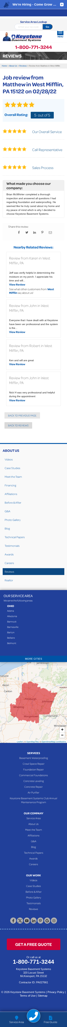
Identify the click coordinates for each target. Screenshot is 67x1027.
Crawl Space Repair (33, 763)
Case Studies (12, 468)
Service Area (33, 818)
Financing (10, 485)
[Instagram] (54, 921)
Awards (9, 554)
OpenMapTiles (32, 741)
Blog (7, 528)
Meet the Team (13, 476)
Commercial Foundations (33, 775)
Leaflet (20, 741)
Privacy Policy (56, 992)
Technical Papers (15, 537)
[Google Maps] (47, 921)
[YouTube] (27, 921)
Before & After (13, 502)
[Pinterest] (40, 921)
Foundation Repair (33, 769)
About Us (11, 450)
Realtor (9, 580)
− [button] (62, 735)
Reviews (9, 571)
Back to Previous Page (22, 415)
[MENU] (60, 32)
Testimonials (12, 545)
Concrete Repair (33, 786)
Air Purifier (33, 792)
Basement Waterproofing (33, 757)
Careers (9, 563)
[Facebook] (13, 921)
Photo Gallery (13, 520)
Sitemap (42, 995)
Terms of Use (28, 995)
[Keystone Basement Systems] (22, 37)
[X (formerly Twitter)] (20, 921)
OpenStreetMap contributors (53, 741)
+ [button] (62, 729)
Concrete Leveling (33, 780)
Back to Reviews (18, 425)
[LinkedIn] (34, 921)
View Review (17, 284)
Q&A (7, 511)
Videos (9, 459)
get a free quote (33, 944)
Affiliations (11, 494)
